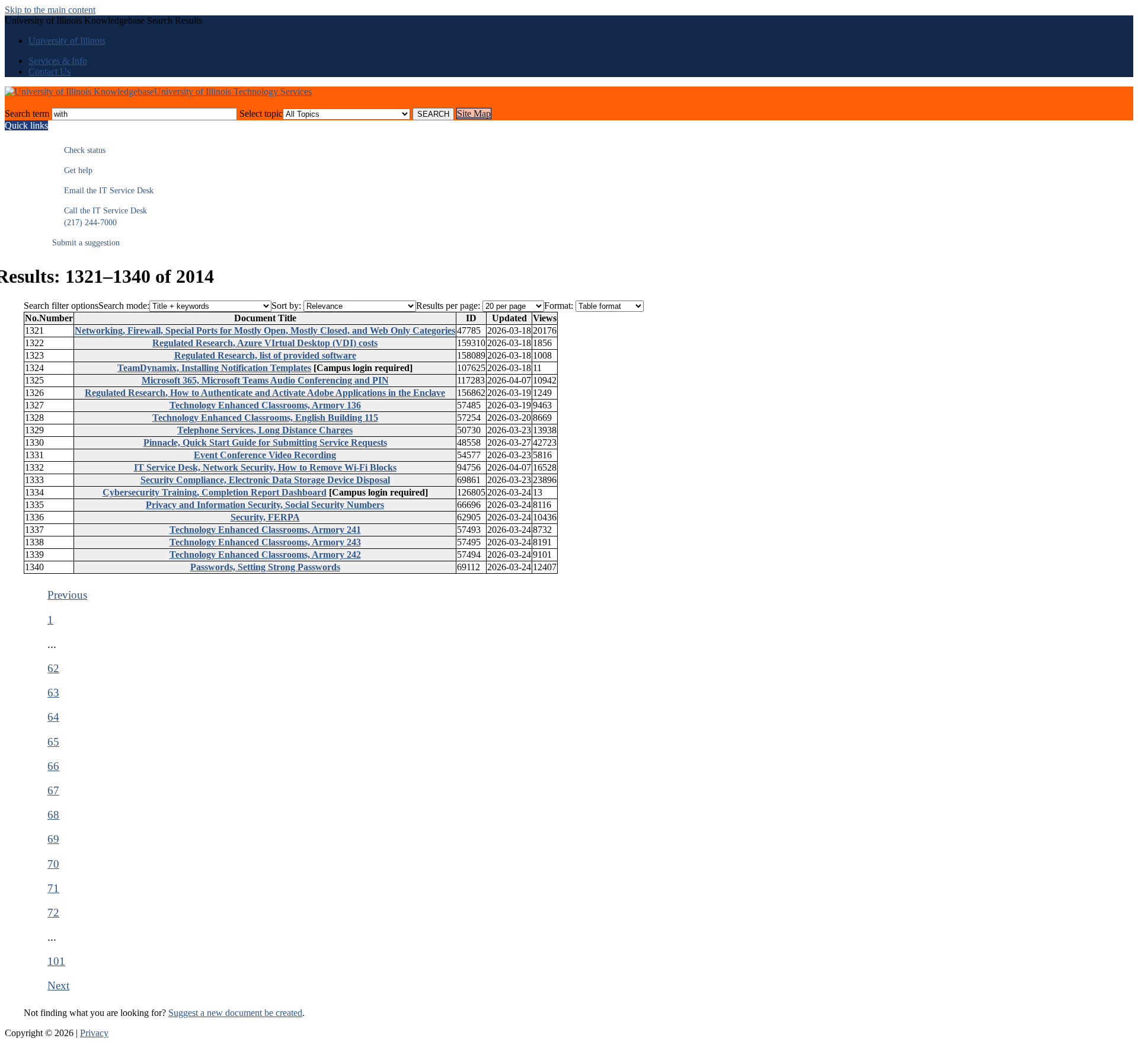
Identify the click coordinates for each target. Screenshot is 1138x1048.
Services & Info (57, 61)
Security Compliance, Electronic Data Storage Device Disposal (265, 480)
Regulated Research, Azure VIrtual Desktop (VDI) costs (265, 343)
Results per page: (448, 306)
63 (53, 692)
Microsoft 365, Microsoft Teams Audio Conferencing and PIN (265, 380)
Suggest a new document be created (235, 1013)
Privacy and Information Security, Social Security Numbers (265, 505)
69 (53, 839)
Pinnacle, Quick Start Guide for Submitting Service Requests (265, 442)
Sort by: (286, 306)
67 (53, 790)
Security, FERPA (265, 517)
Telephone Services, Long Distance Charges (265, 430)
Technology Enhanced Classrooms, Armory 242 (265, 554)
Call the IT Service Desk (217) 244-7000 (99, 216)
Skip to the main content (50, 10)
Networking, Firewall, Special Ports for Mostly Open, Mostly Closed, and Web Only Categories (265, 330)
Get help (72, 170)
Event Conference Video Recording (265, 455)
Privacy (94, 1033)
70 (53, 864)
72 (53, 912)
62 (53, 668)
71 (53, 888)
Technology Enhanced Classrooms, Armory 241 (265, 530)
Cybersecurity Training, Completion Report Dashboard (215, 492)
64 (53, 717)
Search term (27, 113)
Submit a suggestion (86, 242)
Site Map (474, 113)
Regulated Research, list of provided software (265, 355)
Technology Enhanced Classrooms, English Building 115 (265, 418)
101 (56, 961)
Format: (558, 306)
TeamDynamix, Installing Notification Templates (214, 368)
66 (53, 766)
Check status (79, 150)
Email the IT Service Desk (103, 190)
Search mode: (123, 306)
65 (53, 742)
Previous (67, 595)
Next (58, 985)
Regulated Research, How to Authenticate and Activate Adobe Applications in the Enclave (265, 393)
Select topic (261, 113)
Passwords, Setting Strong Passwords (265, 567)
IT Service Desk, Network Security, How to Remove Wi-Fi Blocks (265, 467)
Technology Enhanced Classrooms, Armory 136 (265, 405)
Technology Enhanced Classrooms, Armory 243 (265, 542)
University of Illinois (67, 41)
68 (53, 815)
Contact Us (49, 71)
